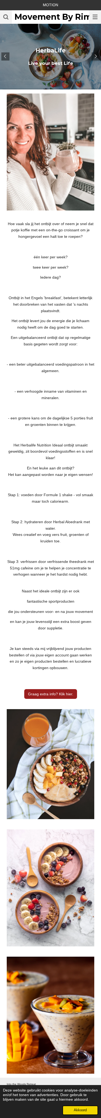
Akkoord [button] (80, 1110)
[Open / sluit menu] (95, 17)
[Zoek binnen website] (6, 17)
